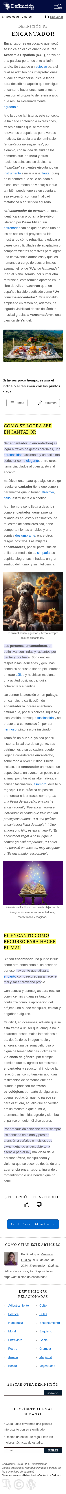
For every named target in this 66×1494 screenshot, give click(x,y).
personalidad (13, 455)
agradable (11, 107)
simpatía (43, 553)
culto (43, 1305)
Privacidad (29, 1475)
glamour (45, 1348)
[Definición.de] (18, 6)
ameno (13, 1357)
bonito (12, 1366)
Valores (27, 16)
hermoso (10, 729)
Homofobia (15, 1323)
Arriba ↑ (56, 1475)
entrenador (12, 228)
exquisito (45, 1331)
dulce (43, 1314)
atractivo (47, 492)
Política (13, 1314)
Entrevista (15, 1340)
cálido (20, 675)
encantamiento (49, 1323)
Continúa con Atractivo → (33, 1224)
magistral (45, 1357)
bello (7, 498)
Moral (12, 1331)
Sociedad (12, 16)
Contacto (43, 1475)
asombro (40, 784)
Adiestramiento (18, 1305)
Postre (12, 1348)
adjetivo (41, 66)
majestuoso (47, 1366)
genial (43, 1340)
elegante (32, 461)
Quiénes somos (11, 1475)
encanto (10, 976)
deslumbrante (25, 535)
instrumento (12, 173)
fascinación (45, 718)
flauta (45, 173)
